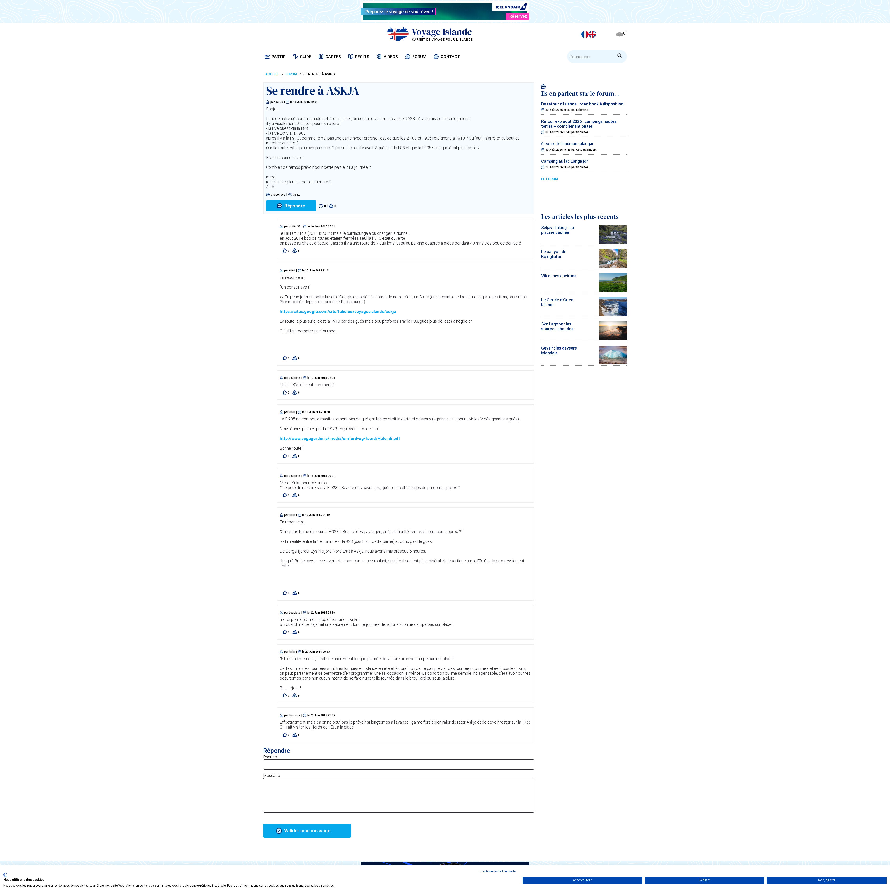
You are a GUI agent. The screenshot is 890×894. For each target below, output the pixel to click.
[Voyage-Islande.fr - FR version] (585, 34)
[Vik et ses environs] (613, 290)
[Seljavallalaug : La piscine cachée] (613, 242)
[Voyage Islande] (429, 34)
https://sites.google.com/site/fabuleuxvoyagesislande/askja (338, 311)
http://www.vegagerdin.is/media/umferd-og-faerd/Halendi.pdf (340, 438)
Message (271, 775)
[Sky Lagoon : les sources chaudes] (613, 338)
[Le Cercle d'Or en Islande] (613, 314)
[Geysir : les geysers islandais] (613, 362)
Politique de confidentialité (499, 871)
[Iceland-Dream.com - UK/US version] (592, 34)
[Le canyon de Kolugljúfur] (613, 266)
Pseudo (270, 756)
